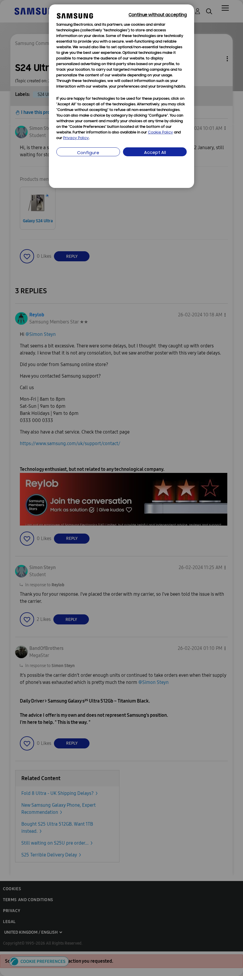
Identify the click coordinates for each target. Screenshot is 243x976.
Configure (88, 153)
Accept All (155, 153)
